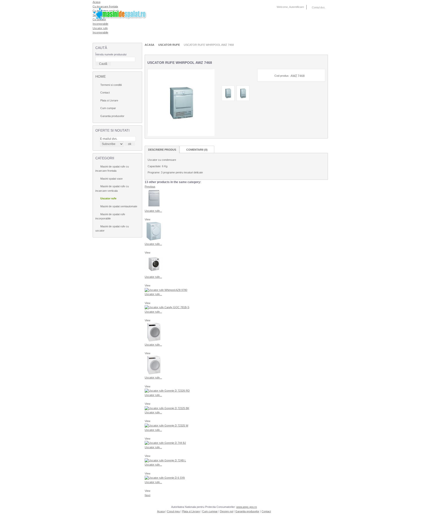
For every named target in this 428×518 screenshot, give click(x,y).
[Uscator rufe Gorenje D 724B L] (165, 460)
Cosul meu (173, 511)
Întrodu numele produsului (110, 54)
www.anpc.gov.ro (246, 506)
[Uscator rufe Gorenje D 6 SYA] (165, 477)
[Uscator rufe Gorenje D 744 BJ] (165, 442)
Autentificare (296, 6)
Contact (105, 92)
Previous (150, 186)
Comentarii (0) (197, 149)
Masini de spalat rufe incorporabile (110, 216)
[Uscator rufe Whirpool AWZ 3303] (154, 206)
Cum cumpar (108, 108)
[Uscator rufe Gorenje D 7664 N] (154, 373)
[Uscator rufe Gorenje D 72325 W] (166, 425)
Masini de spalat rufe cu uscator (112, 228)
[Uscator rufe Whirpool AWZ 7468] (228, 99)
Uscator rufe (100, 28)
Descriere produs (162, 149)
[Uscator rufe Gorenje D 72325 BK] (167, 408)
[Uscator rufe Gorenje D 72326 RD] (167, 390)
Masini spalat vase (111, 178)
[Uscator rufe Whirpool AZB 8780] (154, 272)
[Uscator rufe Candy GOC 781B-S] (167, 307)
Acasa (149, 44)
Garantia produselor (112, 116)
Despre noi (226, 511)
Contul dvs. (318, 7)
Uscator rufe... (153, 210)
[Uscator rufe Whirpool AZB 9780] (166, 289)
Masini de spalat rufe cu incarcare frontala (112, 168)
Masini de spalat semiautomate (118, 206)
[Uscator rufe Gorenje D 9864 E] (154, 340)
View (147, 219)
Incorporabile (100, 32)
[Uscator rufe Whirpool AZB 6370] (154, 239)
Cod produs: (281, 75)
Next (147, 495)
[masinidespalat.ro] (126, 12)
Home (100, 76)
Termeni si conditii (111, 84)
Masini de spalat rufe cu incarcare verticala (112, 188)
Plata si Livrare (109, 100)
